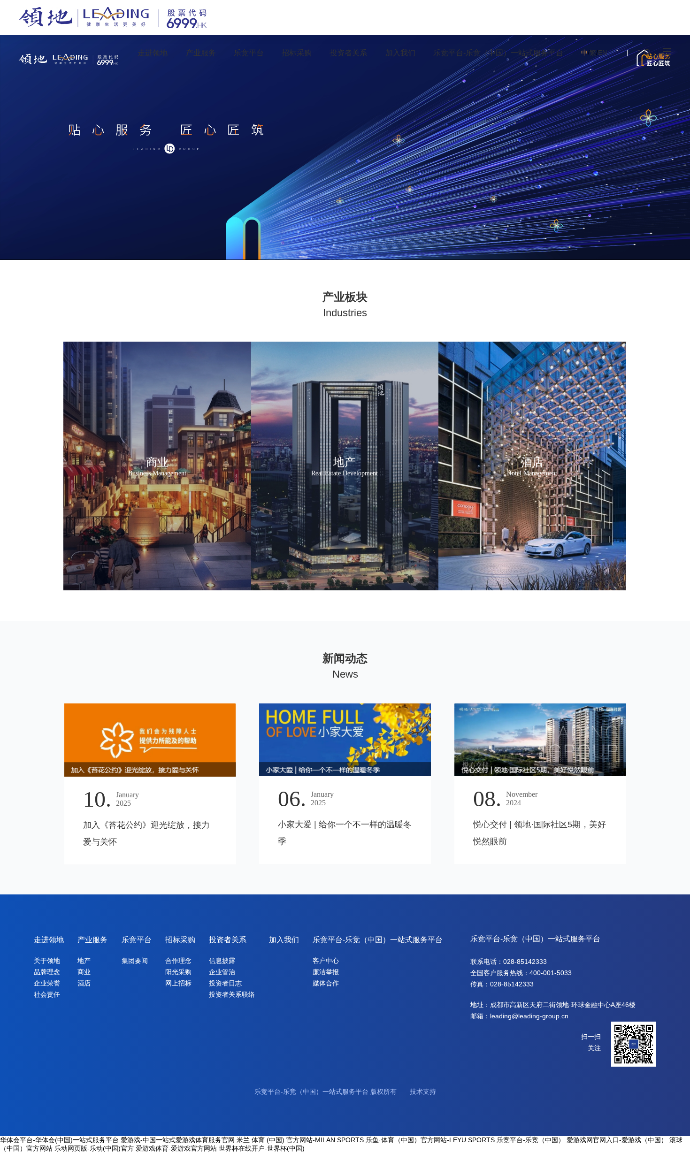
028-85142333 (525, 961)
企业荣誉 (47, 983)
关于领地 (47, 960)
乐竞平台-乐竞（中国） (531, 1140)
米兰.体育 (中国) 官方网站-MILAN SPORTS (300, 1140)
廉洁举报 (326, 972)
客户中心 (326, 960)
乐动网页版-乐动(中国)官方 (94, 1148)
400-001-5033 (550, 973)
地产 (84, 960)
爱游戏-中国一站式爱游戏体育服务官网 (178, 1140)
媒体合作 (326, 983)
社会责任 (47, 994)
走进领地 (49, 940)
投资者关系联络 (232, 994)
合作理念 (178, 960)
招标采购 (180, 940)
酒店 (84, 983)
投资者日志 (225, 983)
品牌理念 (47, 972)
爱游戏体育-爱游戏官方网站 (176, 1148)
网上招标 (178, 983)
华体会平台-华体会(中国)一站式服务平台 (59, 1140)
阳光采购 (178, 972)
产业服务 (92, 940)
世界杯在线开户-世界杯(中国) (262, 1148)
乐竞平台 (137, 940)
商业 (84, 972)
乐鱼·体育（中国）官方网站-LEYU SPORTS (430, 1140)
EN (602, 52)
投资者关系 (227, 940)
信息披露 (222, 960)
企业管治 (222, 972)
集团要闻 (135, 960)
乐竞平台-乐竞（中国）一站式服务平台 (378, 940)
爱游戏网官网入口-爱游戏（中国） (617, 1140)
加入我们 (284, 940)
